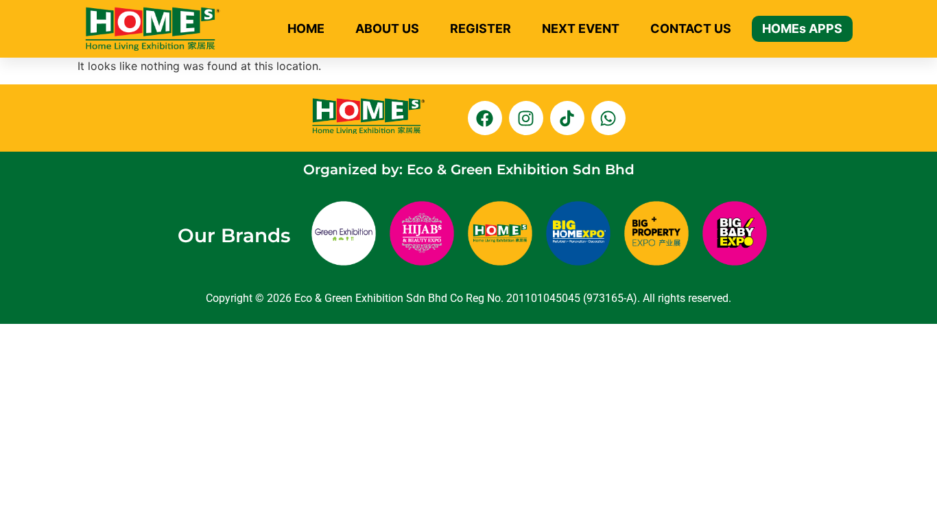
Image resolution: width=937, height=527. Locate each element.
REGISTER (480, 28)
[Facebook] (485, 118)
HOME (305, 28)
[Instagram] (526, 118)
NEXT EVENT (580, 28)
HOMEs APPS (802, 28)
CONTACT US (690, 28)
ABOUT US (387, 28)
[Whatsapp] (608, 118)
